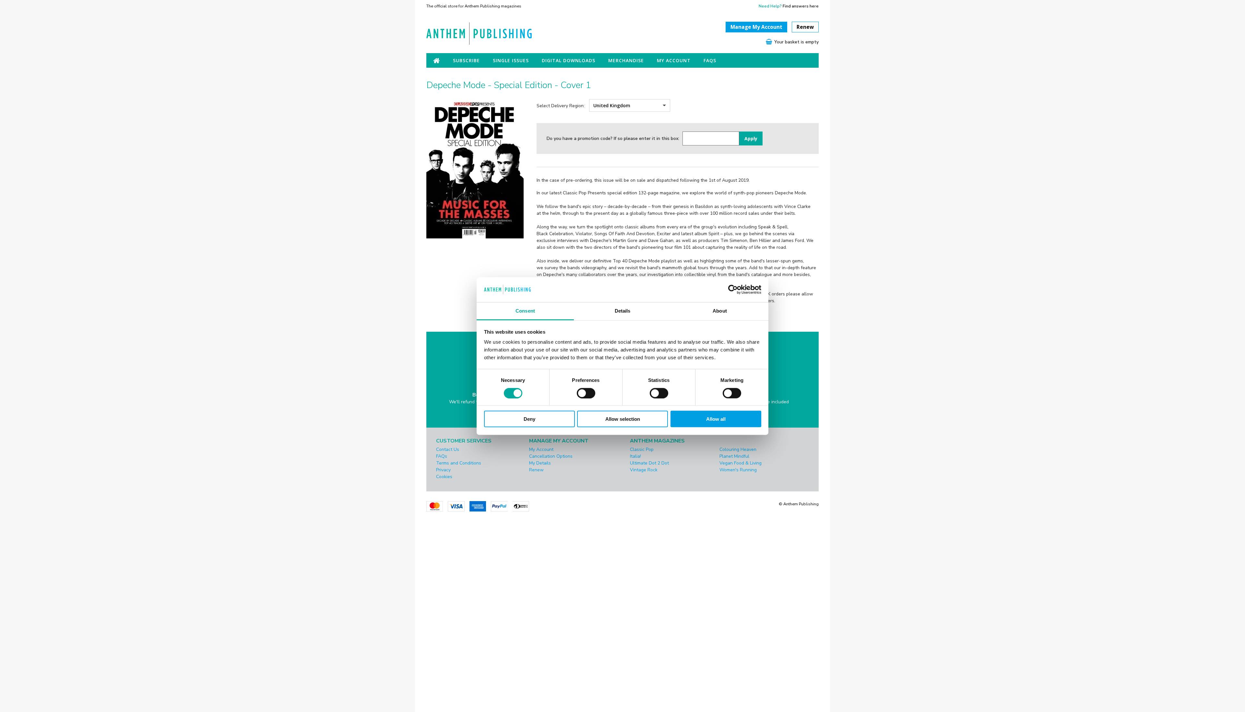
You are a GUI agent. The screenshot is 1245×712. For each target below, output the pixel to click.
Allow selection (622, 419)
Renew (805, 27)
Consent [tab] (525, 311)
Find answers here (801, 6)
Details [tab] (623, 311)
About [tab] (720, 311)
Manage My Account (756, 27)
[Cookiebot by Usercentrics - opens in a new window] (733, 289)
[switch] (586, 393)
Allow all (716, 419)
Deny (529, 419)
